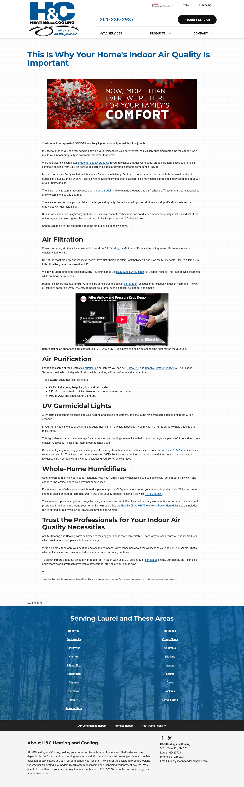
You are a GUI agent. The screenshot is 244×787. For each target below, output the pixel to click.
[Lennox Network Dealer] (163, 5)
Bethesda (170, 630)
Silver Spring (170, 699)
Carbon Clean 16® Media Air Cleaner (178, 450)
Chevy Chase (170, 639)
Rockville (170, 691)
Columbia (170, 648)
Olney (170, 682)
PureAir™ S (133, 368)
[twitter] (170, 738)
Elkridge (170, 656)
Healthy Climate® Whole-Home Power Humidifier (149, 505)
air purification (89, 368)
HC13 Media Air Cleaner (130, 271)
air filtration (130, 283)
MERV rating (112, 248)
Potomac (73, 691)
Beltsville (73, 630)
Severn (74, 699)
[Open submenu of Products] (171, 33)
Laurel (170, 673)
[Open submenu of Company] (214, 33)
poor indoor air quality (101, 190)
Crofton (74, 656)
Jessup (170, 665)
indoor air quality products (93, 162)
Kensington (74, 673)
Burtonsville (74, 639)
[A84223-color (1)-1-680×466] (54, 3)
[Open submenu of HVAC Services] (128, 33)
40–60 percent (153, 493)
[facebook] (162, 738)
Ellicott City (74, 665)
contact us (151, 559)
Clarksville (73, 648)
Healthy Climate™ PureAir (159, 368)
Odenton (74, 682)
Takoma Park (74, 708)
